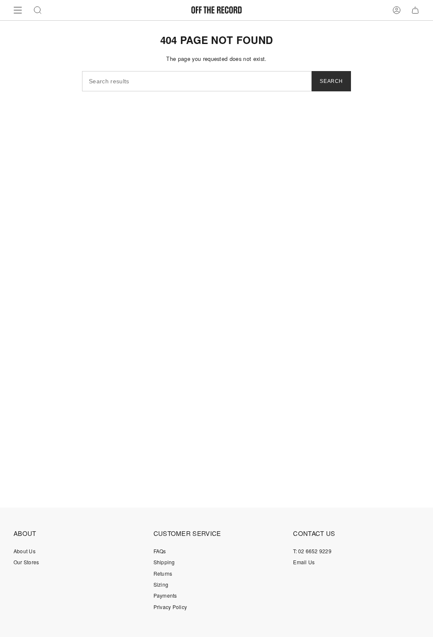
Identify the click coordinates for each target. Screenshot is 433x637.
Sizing (160, 584)
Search (331, 81)
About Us (25, 551)
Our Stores (26, 562)
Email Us (304, 562)
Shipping (164, 562)
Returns (163, 573)
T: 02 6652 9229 (312, 551)
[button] (37, 10)
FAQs (159, 551)
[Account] (396, 10)
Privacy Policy (170, 606)
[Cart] (415, 10)
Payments (165, 595)
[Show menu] (17, 10)
